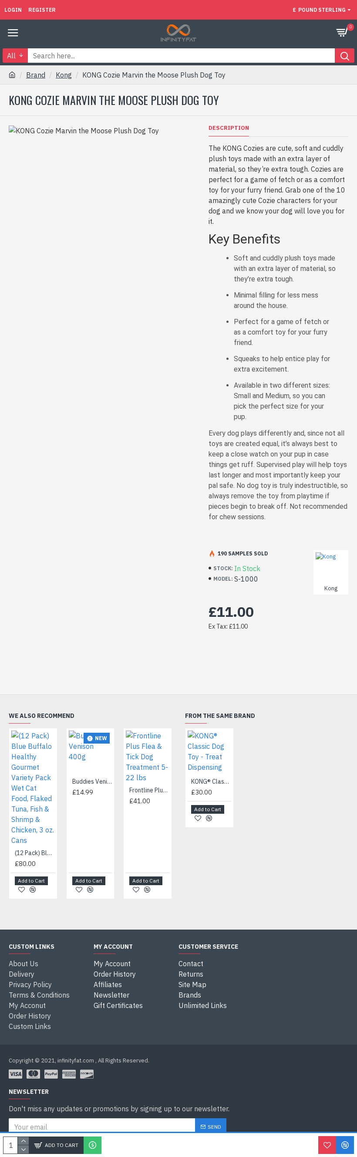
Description (229, 128)
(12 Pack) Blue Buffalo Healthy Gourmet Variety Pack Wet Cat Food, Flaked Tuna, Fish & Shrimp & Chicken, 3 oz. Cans (35, 853)
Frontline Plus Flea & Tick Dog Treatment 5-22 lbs (149, 790)
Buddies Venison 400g (92, 781)
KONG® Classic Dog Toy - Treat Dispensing (211, 781)
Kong (64, 75)
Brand (35, 75)
